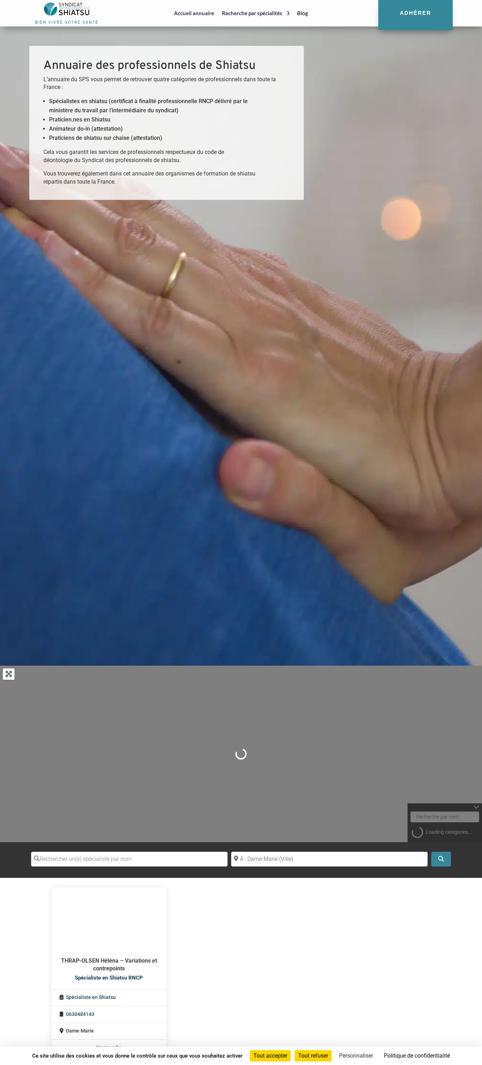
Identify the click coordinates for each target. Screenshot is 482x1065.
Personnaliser (356, 1055)
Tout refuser (313, 1055)
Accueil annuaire (194, 13)
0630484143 (80, 1014)
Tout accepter (270, 1055)
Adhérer (415, 13)
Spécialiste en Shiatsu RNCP (109, 978)
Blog (302, 13)
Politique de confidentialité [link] (417, 1055)
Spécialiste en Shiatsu (91, 997)
